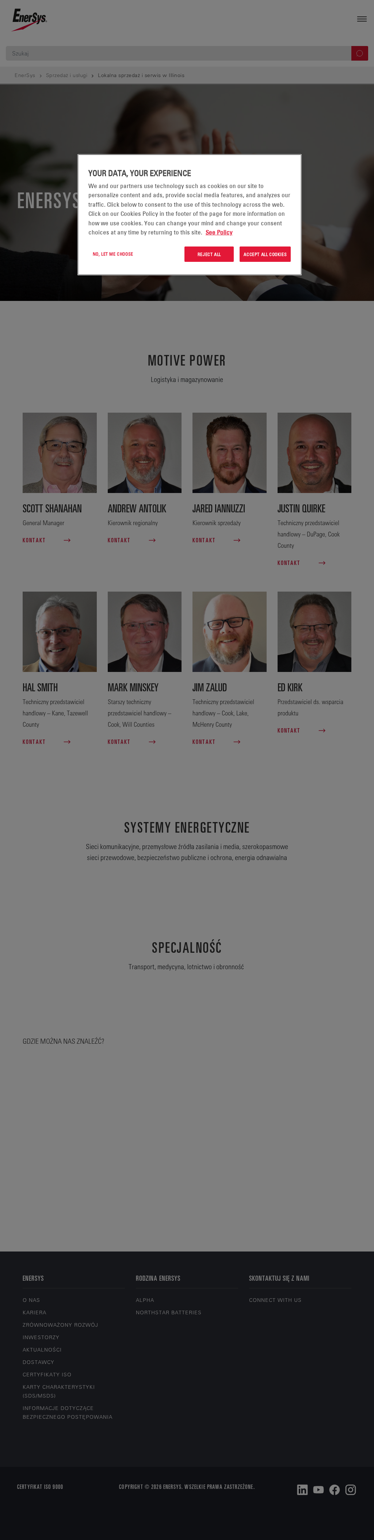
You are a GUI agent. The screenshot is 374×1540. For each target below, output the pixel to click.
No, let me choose (113, 254)
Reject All (209, 254)
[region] (189, 215)
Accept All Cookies (265, 254)
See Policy (219, 232)
